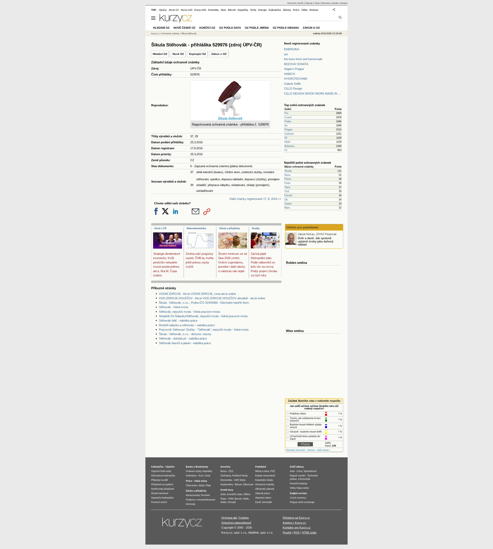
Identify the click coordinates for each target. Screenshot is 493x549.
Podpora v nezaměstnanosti (200, 499)
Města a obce (262, 471)
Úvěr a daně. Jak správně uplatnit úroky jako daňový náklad (315, 241)
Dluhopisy (226, 475)
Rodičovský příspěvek (162, 489)
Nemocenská (193, 495)
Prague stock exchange (302, 502)
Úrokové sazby (193, 471)
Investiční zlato (234, 494)
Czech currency (298, 497)
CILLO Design (293, 88)
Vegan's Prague (294, 68)
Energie (262, 10)
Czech (288, 117)
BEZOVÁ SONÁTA (296, 64)
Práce (296, 10)
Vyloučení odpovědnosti (236, 522)
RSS (297, 532)
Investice (226, 466)
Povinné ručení (159, 502)
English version (298, 493)
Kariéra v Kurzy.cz (294, 522)
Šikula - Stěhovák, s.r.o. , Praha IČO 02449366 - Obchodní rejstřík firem (204, 302)
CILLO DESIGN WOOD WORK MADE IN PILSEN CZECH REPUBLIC (313, 93)
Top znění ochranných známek (304, 105)
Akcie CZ (174, 10)
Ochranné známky (170, 33)
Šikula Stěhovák (189, 33)
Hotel (287, 141)
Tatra (287, 187)
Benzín (238, 498)
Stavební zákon (263, 497)
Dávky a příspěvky (229, 228)
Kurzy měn (200, 10)
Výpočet (169, 466)
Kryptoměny (227, 484)
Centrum (289, 133)
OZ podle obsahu (286, 27)
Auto (292, 471)
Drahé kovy (227, 490)
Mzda (202, 485)
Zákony (287, 10)
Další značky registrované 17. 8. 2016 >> (255, 198)
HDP (236, 480)
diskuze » (311, 450)
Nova (287, 175)
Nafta (246, 498)
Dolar (207, 475)
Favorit (288, 195)
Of (285, 137)
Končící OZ (207, 27)
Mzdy (243, 480)
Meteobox (326, 3)
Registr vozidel (297, 475)
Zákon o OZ (219, 53)
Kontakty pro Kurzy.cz (297, 527)
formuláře (267, 502)
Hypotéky (243, 10)
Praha (287, 121)
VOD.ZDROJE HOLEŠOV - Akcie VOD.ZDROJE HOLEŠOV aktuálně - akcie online (212, 298)
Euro (201, 475)
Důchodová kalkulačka (163, 475)
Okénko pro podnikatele (302, 227)
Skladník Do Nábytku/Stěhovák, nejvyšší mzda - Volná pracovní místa (203, 316)
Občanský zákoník (264, 489)
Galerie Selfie (292, 83)
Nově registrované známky (302, 43)
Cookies (243, 517)
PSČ (272, 471)
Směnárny (191, 475)
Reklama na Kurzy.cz (296, 517)
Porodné (205, 495)
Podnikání (260, 466)
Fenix (287, 183)
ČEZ (231, 471)
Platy (208, 485)
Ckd (286, 191)
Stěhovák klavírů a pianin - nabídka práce (185, 343)
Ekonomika (226, 480)
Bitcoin (232, 10)
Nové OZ (178, 53)
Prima (287, 179)
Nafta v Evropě (228, 502)
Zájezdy (309, 3)
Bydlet (335, 3)
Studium (344, 3)
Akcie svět (186, 10)
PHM (230, 498)
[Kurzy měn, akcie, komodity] (182, 524)
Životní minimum (159, 493)
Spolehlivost (310, 471)
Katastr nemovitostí (265, 475)
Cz (286, 150)
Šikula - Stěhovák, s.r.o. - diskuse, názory (185, 334)
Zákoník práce (262, 493)
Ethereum (248, 484)
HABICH (289, 73)
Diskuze (313, 10)
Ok (286, 199)
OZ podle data (230, 27)
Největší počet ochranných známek (307, 162)
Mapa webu (303, 488)
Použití (287, 532)
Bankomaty (201, 466)
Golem (288, 203)
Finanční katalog (298, 483)
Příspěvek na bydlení (162, 484)
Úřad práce (192, 485)
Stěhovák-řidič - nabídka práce (178, 320)
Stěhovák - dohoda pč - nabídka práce (183, 338)
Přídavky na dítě (159, 480)
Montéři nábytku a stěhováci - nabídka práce (187, 325)
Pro (286, 113)
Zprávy (163, 10)
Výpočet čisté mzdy (161, 471)
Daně (258, 502)
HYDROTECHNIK (295, 78)
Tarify (253, 10)
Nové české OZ (184, 27)
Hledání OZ (160, 53)
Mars (287, 207)
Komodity (213, 10)
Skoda (288, 170)
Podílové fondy (240, 475)
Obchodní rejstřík (295, 3)
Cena (299, 471)
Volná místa (200, 481)
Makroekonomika (196, 228)
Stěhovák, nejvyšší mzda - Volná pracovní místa (189, 311)
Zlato (223, 10)
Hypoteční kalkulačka (162, 497)
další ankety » (323, 450)
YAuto (317, 3)
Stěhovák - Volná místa (173, 307)
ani (286, 54)
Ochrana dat (229, 517)
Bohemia (289, 146)
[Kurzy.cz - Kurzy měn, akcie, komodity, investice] (176, 21)
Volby (292, 488)
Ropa (223, 498)
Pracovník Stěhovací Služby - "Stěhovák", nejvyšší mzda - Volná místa (203, 329)
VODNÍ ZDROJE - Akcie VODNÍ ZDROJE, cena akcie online (197, 293)
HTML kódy (309, 532)
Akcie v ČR (160, 228)
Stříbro (246, 494)
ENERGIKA (291, 49)
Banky (189, 466)
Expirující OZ (197, 53)
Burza (224, 471)
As (286, 125)
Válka (304, 10)
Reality (256, 228)
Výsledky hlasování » (296, 450)
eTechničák (304, 479)
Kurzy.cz (155, 33)
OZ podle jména (257, 27)
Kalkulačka (275, 10)
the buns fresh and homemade (303, 59)
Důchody (190, 504)
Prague (288, 129)
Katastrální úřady (264, 480)
